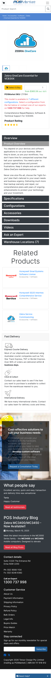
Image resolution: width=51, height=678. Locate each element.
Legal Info (8, 619)
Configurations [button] (14, 206)
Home (4, 16)
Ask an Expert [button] (13, 234)
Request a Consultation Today (24, 466)
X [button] (47, 676)
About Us (8, 594)
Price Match (9, 627)
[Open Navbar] (47, 2)
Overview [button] (10, 138)
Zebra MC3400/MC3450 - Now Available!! (22, 524)
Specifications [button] (14, 198)
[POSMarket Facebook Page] (5, 655)
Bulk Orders (9, 615)
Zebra (28, 16)
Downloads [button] (12, 220)
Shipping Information (13, 602)
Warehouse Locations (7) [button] (21, 242)
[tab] (25, 138)
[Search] (48, 9)
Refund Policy (10, 610)
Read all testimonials (15, 507)
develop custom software (26, 451)
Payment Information (13, 598)
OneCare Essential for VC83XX (14, 18)
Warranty (8, 631)
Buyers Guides (10, 623)
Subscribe (41, 649)
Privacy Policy (10, 606)
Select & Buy (14, 87)
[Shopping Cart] (3, 3)
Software (21, 16)
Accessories (12, 16)
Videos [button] (9, 227)
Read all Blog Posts (14, 547)
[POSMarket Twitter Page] (9, 655)
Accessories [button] (12, 213)
